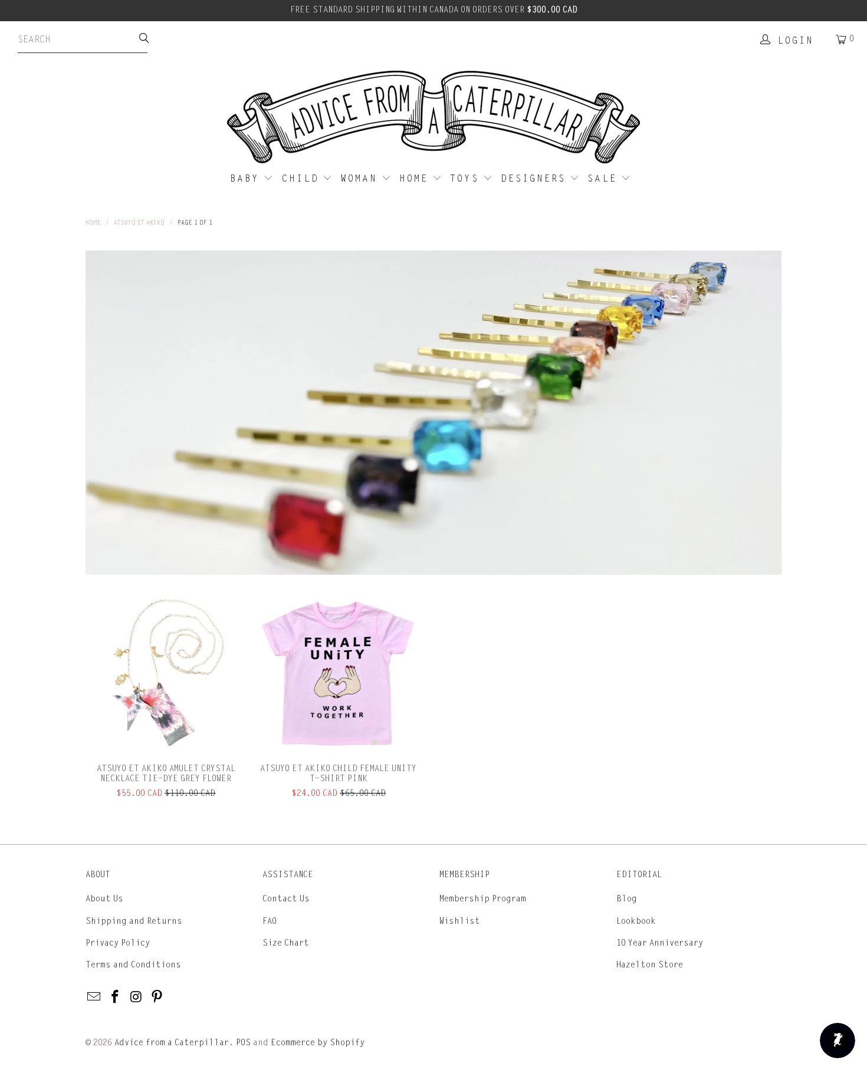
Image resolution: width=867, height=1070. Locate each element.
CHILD (302, 179)
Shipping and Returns (134, 921)
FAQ (269, 921)
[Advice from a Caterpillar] (433, 118)
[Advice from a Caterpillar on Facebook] (115, 997)
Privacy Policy (118, 943)
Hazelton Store (649, 965)
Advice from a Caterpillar (171, 1043)
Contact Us (286, 899)
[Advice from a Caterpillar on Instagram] (136, 997)
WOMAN (361, 179)
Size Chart (285, 943)
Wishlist (459, 921)
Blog (626, 899)
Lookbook (636, 921)
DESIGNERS (535, 179)
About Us (104, 899)
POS (243, 1043)
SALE (604, 179)
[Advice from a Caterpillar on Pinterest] (157, 997)
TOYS (466, 179)
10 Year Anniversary (659, 943)
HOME (415, 179)
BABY (247, 179)
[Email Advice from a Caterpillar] (94, 997)
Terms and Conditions (133, 965)
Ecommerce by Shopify (317, 1043)
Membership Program (482, 899)
